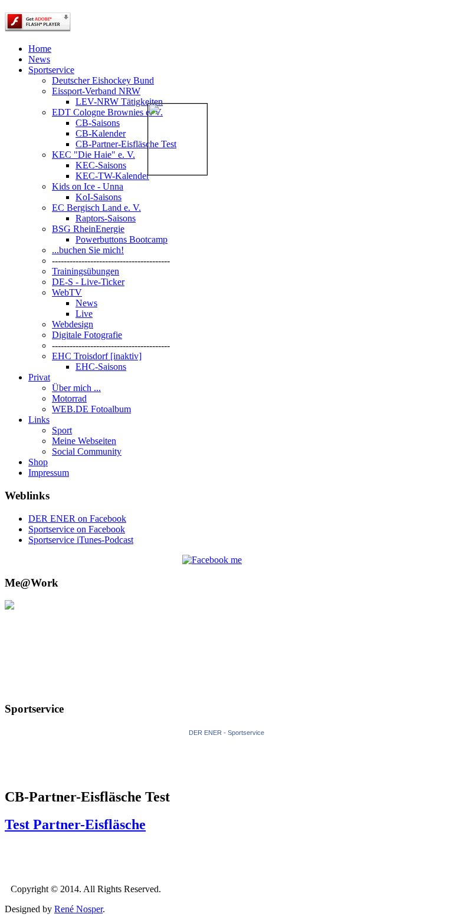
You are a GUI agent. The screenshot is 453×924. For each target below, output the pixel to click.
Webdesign (72, 324)
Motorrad (69, 398)
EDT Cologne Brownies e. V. (107, 112)
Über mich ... (76, 388)
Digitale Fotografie (87, 335)
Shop (38, 462)
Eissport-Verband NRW (96, 91)
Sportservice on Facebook (76, 529)
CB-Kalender (101, 133)
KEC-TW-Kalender (112, 176)
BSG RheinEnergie (88, 229)
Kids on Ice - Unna (87, 186)
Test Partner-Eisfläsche (75, 824)
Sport (62, 430)
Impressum (48, 473)
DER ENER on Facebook (77, 519)
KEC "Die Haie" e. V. (93, 155)
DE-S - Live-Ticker (88, 282)
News (39, 59)
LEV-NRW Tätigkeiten (119, 102)
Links (39, 420)
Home (39, 49)
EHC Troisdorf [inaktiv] (97, 356)
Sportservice (51, 70)
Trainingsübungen (85, 271)
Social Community (87, 451)
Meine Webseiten (84, 441)
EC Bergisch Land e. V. (96, 208)
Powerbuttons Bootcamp (122, 239)
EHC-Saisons (101, 367)
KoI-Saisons (99, 197)
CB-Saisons (98, 123)
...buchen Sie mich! (88, 250)
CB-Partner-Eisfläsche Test (126, 144)
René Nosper (78, 909)
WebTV (67, 292)
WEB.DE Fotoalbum (91, 409)
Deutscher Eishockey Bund (103, 80)
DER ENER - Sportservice (226, 732)
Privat (39, 377)
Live (84, 314)
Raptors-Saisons (106, 218)
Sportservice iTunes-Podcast (80, 540)
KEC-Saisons (101, 165)
